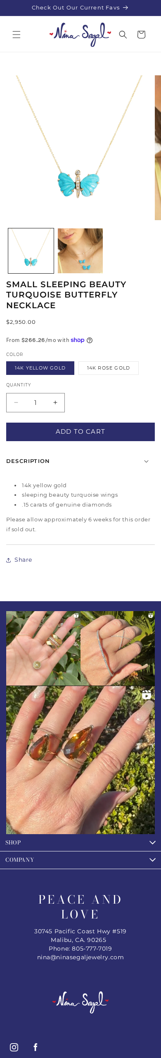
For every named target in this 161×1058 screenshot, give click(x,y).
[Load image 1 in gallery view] (31, 251)
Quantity (18, 385)
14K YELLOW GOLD (40, 368)
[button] (16, 35)
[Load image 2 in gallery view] (80, 251)
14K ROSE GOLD (108, 368)
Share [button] (23, 559)
